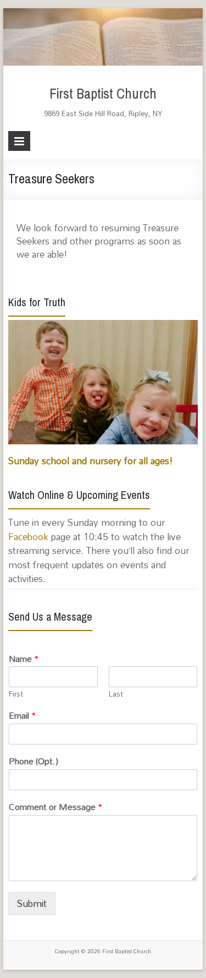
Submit (32, 903)
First (16, 694)
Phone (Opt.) (33, 761)
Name (24, 659)
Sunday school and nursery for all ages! (90, 461)
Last (116, 694)
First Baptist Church (103, 94)
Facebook (28, 537)
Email (22, 715)
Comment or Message (56, 807)
